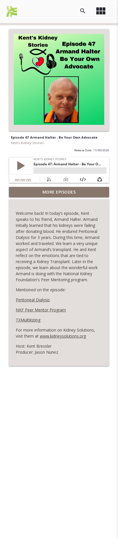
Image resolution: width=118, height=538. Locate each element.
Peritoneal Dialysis (33, 299)
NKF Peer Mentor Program (41, 310)
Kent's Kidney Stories (27, 143)
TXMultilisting (28, 320)
